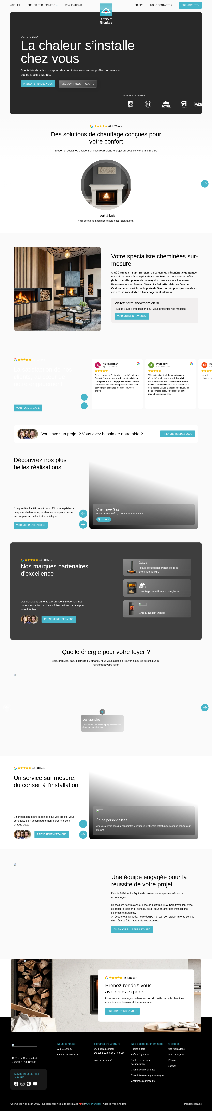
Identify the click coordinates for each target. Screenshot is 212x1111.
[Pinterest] (29, 1084)
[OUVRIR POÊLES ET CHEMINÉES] (57, 5)
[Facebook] (16, 1084)
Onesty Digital (93, 1104)
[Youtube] (35, 1084)
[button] (106, 126)
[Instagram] (22, 1084)
